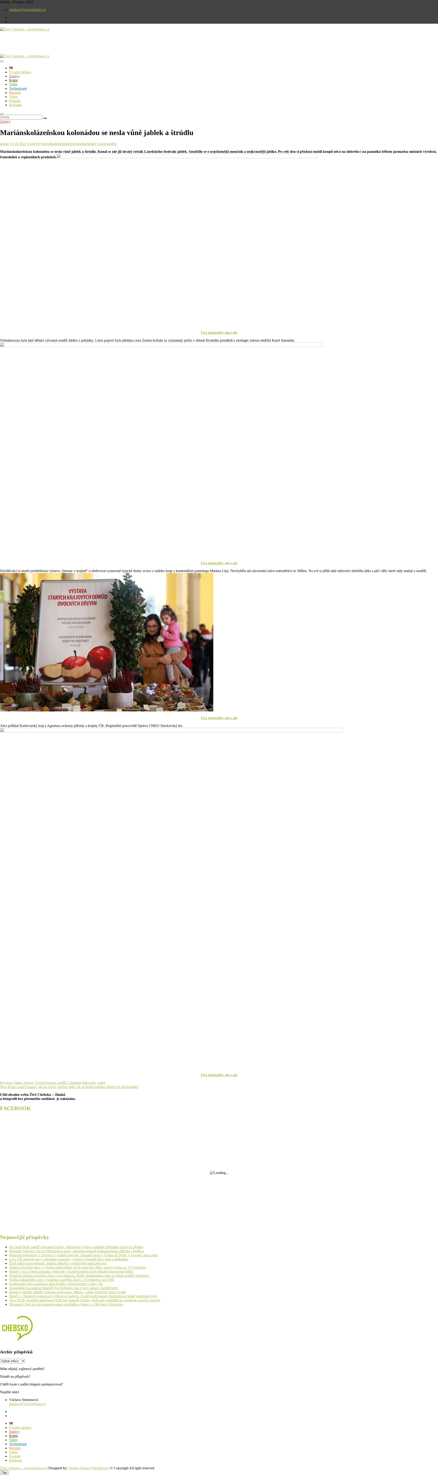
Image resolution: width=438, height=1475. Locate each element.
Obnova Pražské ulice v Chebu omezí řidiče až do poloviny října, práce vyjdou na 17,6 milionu (77, 1267)
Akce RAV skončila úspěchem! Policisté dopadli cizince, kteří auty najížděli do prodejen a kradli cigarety (84, 1300)
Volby (13, 84)
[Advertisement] (53, 46)
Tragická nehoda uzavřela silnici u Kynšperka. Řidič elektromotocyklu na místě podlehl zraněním (79, 1276)
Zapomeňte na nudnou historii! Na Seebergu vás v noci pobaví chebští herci (63, 1288)
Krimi (13, 80)
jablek (63, 144)
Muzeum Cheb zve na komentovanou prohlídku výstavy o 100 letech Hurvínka (66, 1304)
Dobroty (33, 144)
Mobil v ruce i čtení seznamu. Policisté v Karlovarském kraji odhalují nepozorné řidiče (71, 1271)
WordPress (100, 1468)
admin (4, 144)
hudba (54, 144)
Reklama (15, 105)
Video (13, 97)
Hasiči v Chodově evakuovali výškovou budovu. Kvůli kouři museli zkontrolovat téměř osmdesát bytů (83, 1296)
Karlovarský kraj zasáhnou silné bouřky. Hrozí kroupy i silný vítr (56, 1284)
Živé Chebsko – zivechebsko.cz (23, 1468)
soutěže (111, 144)
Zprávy (14, 76)
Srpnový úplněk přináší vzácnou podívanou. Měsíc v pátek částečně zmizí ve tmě (67, 1292)
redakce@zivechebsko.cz (27, 10)
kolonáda (74, 144)
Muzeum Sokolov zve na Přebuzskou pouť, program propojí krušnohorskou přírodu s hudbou (76, 1251)
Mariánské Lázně (93, 144)
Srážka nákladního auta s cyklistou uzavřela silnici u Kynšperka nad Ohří (61, 1280)
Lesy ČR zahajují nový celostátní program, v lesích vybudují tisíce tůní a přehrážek (68, 1259)
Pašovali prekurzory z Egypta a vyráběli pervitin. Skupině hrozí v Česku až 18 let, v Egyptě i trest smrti (83, 1255)
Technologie (18, 88)
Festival (44, 144)
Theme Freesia (79, 1468)
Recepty (15, 93)
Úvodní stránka (20, 72)
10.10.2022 (17, 144)
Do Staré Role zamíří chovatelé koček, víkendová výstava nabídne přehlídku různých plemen (76, 1247)
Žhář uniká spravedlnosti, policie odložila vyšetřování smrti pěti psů (57, 1263)
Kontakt (15, 101)
